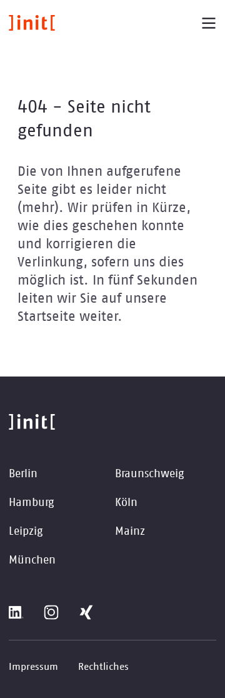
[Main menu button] (208, 23)
